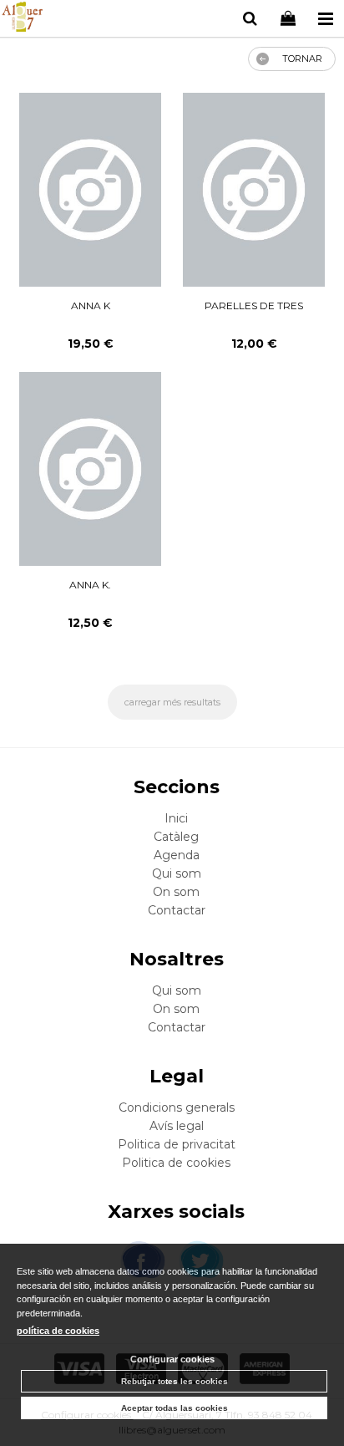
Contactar (176, 910)
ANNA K (90, 305)
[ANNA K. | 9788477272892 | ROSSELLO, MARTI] (89, 469)
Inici (176, 818)
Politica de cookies (176, 1162)
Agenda (177, 855)
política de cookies (58, 1331)
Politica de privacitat (176, 1144)
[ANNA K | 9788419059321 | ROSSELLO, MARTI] (89, 190)
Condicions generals (177, 1107)
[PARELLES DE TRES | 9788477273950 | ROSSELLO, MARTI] (253, 190)
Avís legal (176, 1125)
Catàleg (176, 836)
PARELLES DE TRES (254, 305)
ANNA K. (90, 584)
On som (176, 891)
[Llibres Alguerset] (22, 19)
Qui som (176, 873)
